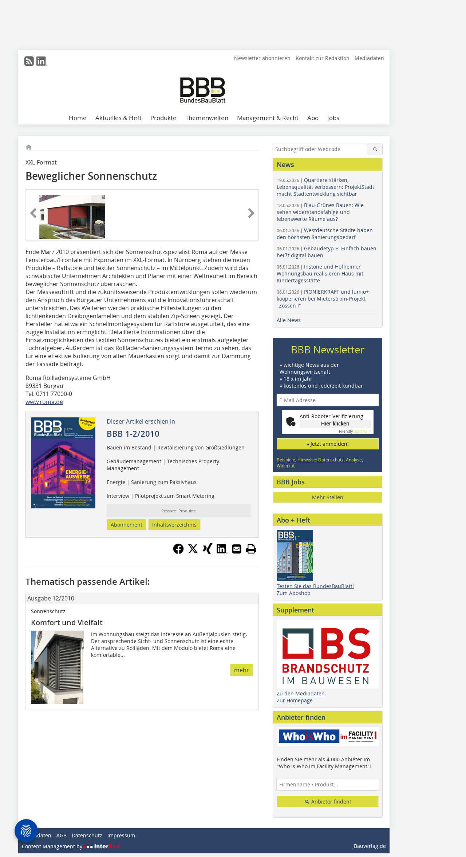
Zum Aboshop (294, 593)
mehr (241, 670)
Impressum (121, 835)
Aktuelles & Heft (118, 118)
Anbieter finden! (330, 801)
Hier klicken (335, 423)
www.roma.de (44, 402)
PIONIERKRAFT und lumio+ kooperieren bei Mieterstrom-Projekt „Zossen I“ (323, 298)
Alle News (289, 320)
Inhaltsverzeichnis (174, 524)
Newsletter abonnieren (262, 58)
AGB (61, 835)
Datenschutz (87, 835)
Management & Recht (268, 118)
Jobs (333, 118)
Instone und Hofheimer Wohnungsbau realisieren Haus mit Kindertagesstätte (320, 273)
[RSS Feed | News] (29, 61)
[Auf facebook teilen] (178, 552)
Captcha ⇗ (355, 431)
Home (78, 118)
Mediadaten (369, 58)
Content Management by (53, 846)
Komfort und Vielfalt (67, 622)
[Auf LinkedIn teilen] (222, 552)
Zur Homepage (295, 700)
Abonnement (126, 524)
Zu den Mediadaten (301, 693)
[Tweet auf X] (193, 552)
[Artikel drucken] (251, 549)
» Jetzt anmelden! (328, 443)
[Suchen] (375, 149)
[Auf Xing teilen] (207, 552)
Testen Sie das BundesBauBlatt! (315, 586)
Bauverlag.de (370, 845)
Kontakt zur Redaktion (323, 58)
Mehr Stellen (327, 497)
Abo (313, 118)
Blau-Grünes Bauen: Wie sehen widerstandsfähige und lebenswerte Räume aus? (320, 212)
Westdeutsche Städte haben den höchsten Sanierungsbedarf (325, 234)
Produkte (163, 118)
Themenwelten (206, 118)
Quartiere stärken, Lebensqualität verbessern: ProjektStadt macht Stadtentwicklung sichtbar (325, 186)
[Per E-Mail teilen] (236, 549)
